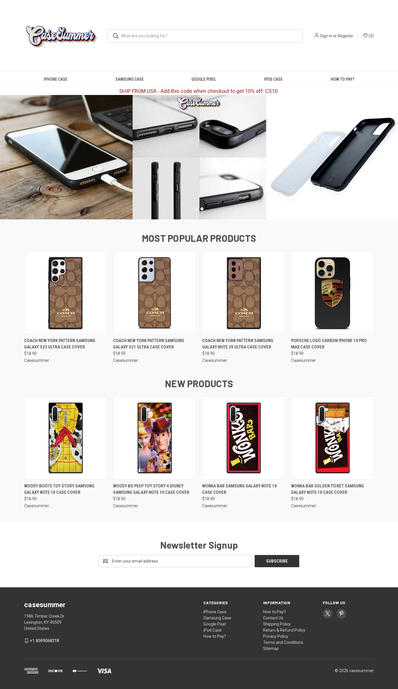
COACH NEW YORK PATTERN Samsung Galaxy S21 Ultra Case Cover (148, 344)
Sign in (326, 36)
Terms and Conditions (283, 642)
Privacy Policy (275, 636)
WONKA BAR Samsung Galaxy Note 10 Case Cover (239, 489)
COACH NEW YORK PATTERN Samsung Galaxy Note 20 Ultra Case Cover (237, 344)
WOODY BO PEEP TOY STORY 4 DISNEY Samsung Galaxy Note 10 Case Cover (151, 489)
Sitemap (271, 648)
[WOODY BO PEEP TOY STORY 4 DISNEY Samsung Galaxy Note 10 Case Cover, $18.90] (154, 438)
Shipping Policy (277, 624)
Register (345, 36)
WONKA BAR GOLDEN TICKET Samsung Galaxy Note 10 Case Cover (327, 489)
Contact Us (273, 618)
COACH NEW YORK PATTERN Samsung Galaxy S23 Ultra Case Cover (59, 344)
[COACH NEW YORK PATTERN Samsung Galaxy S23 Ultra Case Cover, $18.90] (65, 292)
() (371, 36)
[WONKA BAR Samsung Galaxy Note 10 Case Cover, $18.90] (243, 438)
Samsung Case (129, 79)
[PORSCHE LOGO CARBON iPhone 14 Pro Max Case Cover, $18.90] (332, 292)
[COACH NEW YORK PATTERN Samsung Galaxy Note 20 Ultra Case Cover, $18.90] (243, 292)
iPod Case (273, 79)
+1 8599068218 (44, 640)
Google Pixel (203, 79)
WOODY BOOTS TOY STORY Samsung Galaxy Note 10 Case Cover (59, 489)
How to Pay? (342, 79)
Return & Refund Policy (284, 630)
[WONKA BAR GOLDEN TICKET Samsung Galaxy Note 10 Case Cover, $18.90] (332, 438)
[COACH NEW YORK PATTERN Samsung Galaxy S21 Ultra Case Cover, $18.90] (154, 292)
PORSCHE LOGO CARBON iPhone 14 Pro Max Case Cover (329, 344)
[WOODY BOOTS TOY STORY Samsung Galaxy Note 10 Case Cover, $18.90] (65, 438)
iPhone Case (55, 79)
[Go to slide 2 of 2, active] (201, 208)
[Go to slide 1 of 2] (5, 151)
